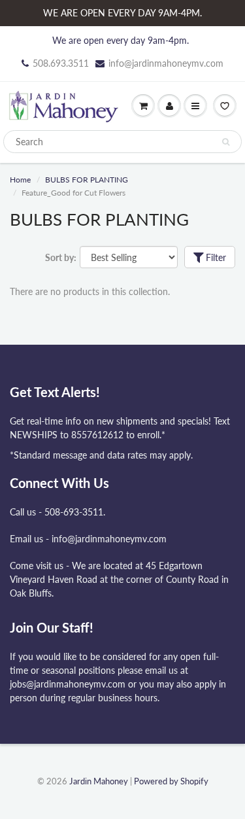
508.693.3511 (61, 63)
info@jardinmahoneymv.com (165, 63)
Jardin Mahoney (98, 781)
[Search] (225, 141)
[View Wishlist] (225, 106)
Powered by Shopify (171, 781)
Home (20, 179)
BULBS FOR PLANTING (86, 179)
